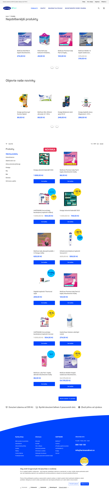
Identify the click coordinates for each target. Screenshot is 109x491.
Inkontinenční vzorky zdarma (75, 8)
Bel (7, 174)
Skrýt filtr (10, 144)
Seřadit (101, 144)
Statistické (43, 487)
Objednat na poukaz (55, 8)
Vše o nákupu (90, 1)
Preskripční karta (19, 455)
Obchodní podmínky (40, 448)
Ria (7, 171)
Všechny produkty (12, 154)
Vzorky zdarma (19, 453)
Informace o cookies (40, 450)
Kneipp (8, 167)
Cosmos (57, 443)
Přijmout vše (84, 484)
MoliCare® (58, 441)
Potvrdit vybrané (74, 484)
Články (83, 1)
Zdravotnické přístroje (13, 164)
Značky (43, 8)
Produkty (34, 8)
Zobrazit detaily (63, 487)
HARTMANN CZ (59, 448)
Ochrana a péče (11, 181)
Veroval (57, 453)
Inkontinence (10, 157)
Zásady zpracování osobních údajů (44, 455)
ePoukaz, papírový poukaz (62, 446)
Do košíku (44, 181)
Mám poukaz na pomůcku (21, 441)
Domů (7, 16)
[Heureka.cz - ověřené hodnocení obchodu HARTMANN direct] (84, 461)
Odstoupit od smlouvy (40, 453)
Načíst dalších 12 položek (67, 398)
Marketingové (53, 487)
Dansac (8, 178)
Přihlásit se (103, 1)
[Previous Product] (52, 66)
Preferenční (34, 487)
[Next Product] (57, 66)
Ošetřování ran (10, 161)
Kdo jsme (37, 441)
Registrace (97, 1)
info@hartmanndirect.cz (85, 450)
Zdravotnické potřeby (20, 446)
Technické (24, 487)
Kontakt (37, 443)
